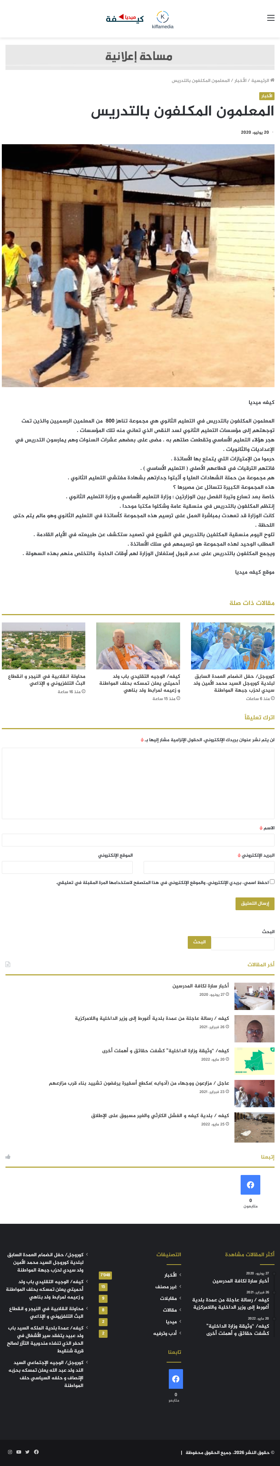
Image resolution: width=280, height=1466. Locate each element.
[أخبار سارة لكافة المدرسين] (254, 996)
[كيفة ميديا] (140, 18)
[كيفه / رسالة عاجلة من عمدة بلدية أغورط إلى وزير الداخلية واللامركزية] (254, 1028)
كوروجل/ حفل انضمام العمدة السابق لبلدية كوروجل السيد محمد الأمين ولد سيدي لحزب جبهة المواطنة (234, 683)
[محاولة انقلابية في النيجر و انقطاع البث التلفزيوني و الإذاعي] (43, 645)
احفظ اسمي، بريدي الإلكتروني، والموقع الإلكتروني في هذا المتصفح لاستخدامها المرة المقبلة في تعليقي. (162, 883)
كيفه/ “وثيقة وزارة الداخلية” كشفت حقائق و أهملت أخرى (165, 1051)
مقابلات (168, 1299)
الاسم (267, 828)
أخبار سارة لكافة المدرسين (200, 986)
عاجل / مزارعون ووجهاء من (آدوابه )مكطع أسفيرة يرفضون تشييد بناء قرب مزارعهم (139, 1083)
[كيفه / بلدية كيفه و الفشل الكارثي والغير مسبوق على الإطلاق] (254, 1127)
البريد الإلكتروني (256, 856)
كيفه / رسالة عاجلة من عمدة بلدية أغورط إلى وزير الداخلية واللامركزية (152, 1018)
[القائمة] (271, 21)
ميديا (171, 1322)
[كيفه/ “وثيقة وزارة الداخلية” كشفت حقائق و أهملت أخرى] (254, 1061)
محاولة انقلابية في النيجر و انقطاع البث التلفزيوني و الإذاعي (46, 680)
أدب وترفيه (165, 1334)
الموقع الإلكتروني (115, 856)
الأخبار (240, 81)
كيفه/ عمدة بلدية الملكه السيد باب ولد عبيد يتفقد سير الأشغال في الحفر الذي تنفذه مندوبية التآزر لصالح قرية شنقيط (45, 1339)
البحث (268, 932)
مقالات (170, 1310)
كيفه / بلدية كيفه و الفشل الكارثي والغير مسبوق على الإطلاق (160, 1116)
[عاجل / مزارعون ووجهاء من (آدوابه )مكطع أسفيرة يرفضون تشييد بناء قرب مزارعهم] (254, 1093)
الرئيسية (260, 81)
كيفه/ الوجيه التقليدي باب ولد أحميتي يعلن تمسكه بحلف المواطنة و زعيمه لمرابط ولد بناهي (139, 683)
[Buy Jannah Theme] (140, 59)
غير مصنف (166, 1287)
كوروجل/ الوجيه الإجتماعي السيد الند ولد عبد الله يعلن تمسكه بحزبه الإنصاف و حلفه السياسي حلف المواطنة (45, 1374)
